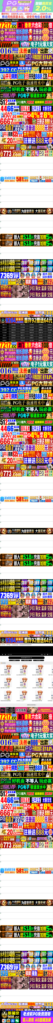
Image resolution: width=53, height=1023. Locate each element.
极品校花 (41, 340)
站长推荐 (4, 330)
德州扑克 (32, 332)
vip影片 (14, 660)
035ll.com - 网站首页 (11, 20)
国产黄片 (14, 337)
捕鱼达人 (14, 332)
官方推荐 (4, 332)
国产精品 (14, 324)
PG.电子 (39, 660)
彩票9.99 (41, 332)
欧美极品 (50, 324)
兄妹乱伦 (23, 340)
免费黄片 (32, 337)
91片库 (40, 335)
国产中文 (14, 340)
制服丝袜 (50, 327)
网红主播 (23, 324)
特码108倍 (26, 660)
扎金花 (49, 332)
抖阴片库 (4, 337)
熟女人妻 (23, 337)
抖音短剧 (14, 335)
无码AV (4, 335)
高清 (42, 654)
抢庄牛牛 (23, 332)
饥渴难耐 (23, 330)
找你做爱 (32, 330)
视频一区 (4, 324)
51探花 (31, 335)
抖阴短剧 (50, 340)
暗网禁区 (41, 337)
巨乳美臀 (32, 327)
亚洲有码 (41, 324)
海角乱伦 (50, 337)
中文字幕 (23, 327)
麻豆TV (22, 335)
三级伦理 (14, 327)
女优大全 (50, 335)
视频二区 (4, 327)
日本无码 (32, 324)
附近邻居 (14, 330)
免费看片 (4, 340)
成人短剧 (32, 340)
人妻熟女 (41, 327)
